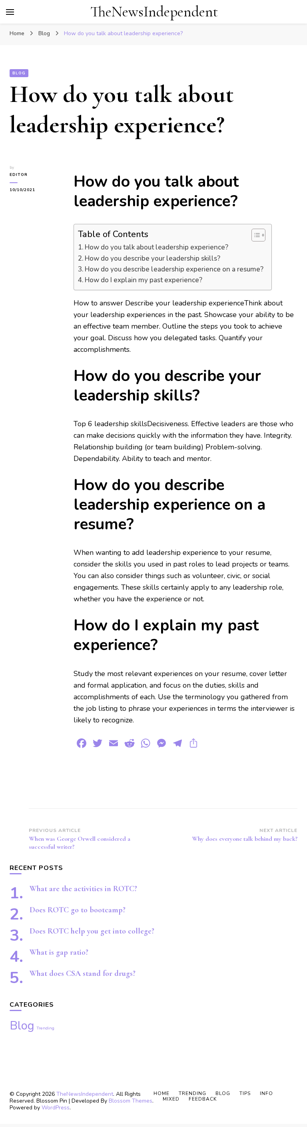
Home (161, 1093)
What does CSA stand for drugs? (83, 973)
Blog (19, 73)
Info (266, 1093)
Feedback (203, 1099)
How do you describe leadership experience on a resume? (174, 269)
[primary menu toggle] (10, 12)
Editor (19, 175)
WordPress (56, 1107)
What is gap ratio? (59, 952)
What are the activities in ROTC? (83, 889)
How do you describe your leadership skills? (152, 258)
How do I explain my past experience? (143, 280)
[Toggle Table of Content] (254, 235)
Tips (245, 1093)
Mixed (171, 1099)
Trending (45, 1028)
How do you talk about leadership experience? (156, 247)
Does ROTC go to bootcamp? (78, 910)
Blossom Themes (130, 1101)
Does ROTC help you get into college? (92, 931)
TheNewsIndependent (154, 12)
